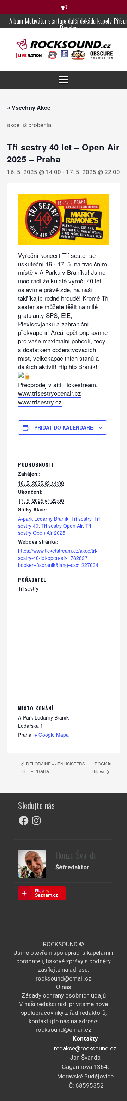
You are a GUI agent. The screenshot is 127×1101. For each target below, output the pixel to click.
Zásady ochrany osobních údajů (64, 995)
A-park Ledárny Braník (43, 518)
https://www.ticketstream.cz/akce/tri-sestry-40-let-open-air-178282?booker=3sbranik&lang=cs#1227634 (58, 557)
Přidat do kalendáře (63, 427)
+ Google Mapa (51, 734)
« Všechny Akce (28, 107)
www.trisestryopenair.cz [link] (49, 393)
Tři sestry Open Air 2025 (54, 529)
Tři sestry (81, 518)
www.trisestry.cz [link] (40, 401)
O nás (63, 986)
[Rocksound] (63, 43)
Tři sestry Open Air (62, 525)
